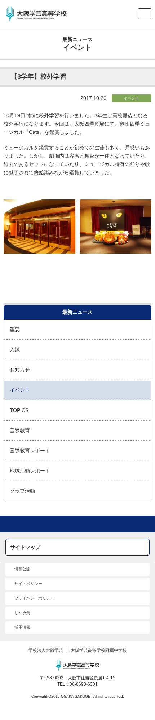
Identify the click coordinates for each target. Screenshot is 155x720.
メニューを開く (144, 13)
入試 (15, 349)
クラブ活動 (22, 491)
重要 (15, 329)
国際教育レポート (30, 450)
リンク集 (22, 613)
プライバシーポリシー (34, 598)
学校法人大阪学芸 (45, 650)
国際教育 (20, 430)
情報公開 (22, 569)
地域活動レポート (30, 471)
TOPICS (19, 410)
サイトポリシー (28, 583)
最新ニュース (77, 312)
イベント (132, 98)
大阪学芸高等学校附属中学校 (99, 650)
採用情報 (22, 627)
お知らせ (20, 370)
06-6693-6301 (84, 684)
